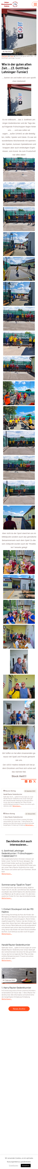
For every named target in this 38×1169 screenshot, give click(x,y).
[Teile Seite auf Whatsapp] (26, 781)
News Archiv (19, 1008)
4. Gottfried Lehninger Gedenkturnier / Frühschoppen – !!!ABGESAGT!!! (18, 853)
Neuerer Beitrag (10, 791)
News (12, 56)
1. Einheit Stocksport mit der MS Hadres (17, 910)
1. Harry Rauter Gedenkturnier (13, 817)
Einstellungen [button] (13, 1165)
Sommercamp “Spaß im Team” (16, 884)
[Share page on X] (34, 781)
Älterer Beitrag (10, 814)
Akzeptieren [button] (25, 1165)
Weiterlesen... (29, 825)
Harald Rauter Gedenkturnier (12, 794)
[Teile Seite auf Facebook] (30, 781)
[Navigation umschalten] (35, 4)
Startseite (5, 56)
